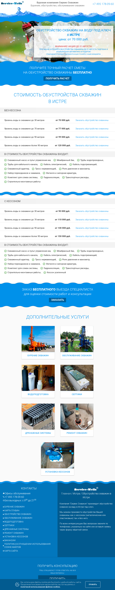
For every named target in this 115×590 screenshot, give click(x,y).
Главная (66, 493)
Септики (9, 525)
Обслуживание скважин (18, 518)
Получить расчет (57, 78)
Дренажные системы (16, 529)
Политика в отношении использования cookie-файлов (27, 545)
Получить (57, 578)
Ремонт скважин (14, 533)
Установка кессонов (16, 536)
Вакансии (10, 540)
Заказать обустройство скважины (92, 120)
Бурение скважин (14, 506)
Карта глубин (11, 510)
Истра (76, 493)
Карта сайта (11, 551)
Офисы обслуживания (17, 493)
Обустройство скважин (17, 514)
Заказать (57, 299)
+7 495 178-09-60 (103, 3)
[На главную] (12, 3)
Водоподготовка (13, 521)
